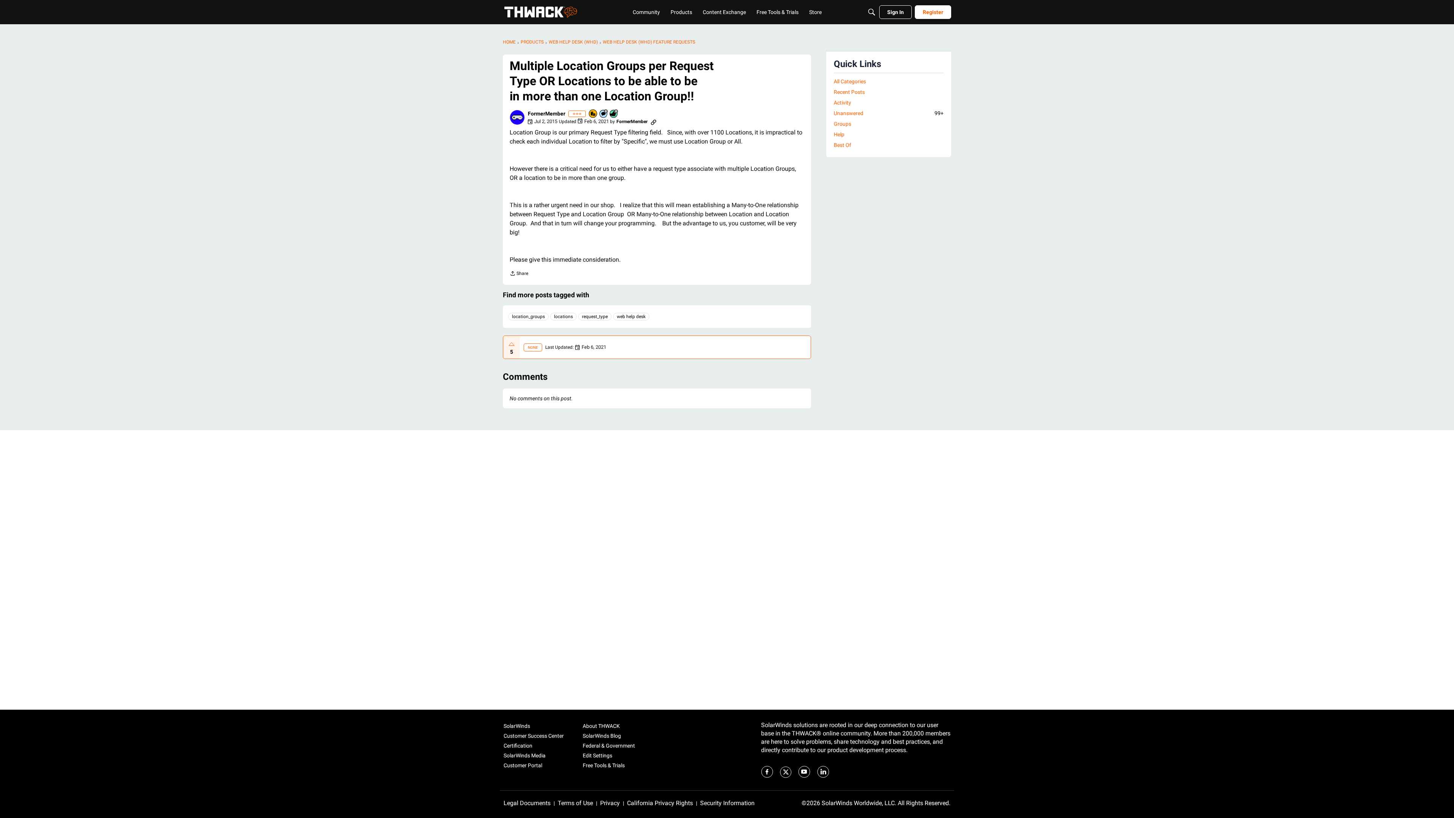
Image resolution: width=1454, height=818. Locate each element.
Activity (842, 103)
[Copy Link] (653, 121)
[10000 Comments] (603, 114)
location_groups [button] (528, 316)
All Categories (850, 81)
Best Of (842, 145)
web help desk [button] (631, 316)
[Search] (871, 12)
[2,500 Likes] (614, 114)
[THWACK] (541, 12)
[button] (517, 117)
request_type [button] (595, 316)
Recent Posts (849, 92)
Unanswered (889, 113)
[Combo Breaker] (593, 114)
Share (519, 274)
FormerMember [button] (546, 114)
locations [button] (563, 316)
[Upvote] (511, 344)
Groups (842, 124)
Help (839, 134)
